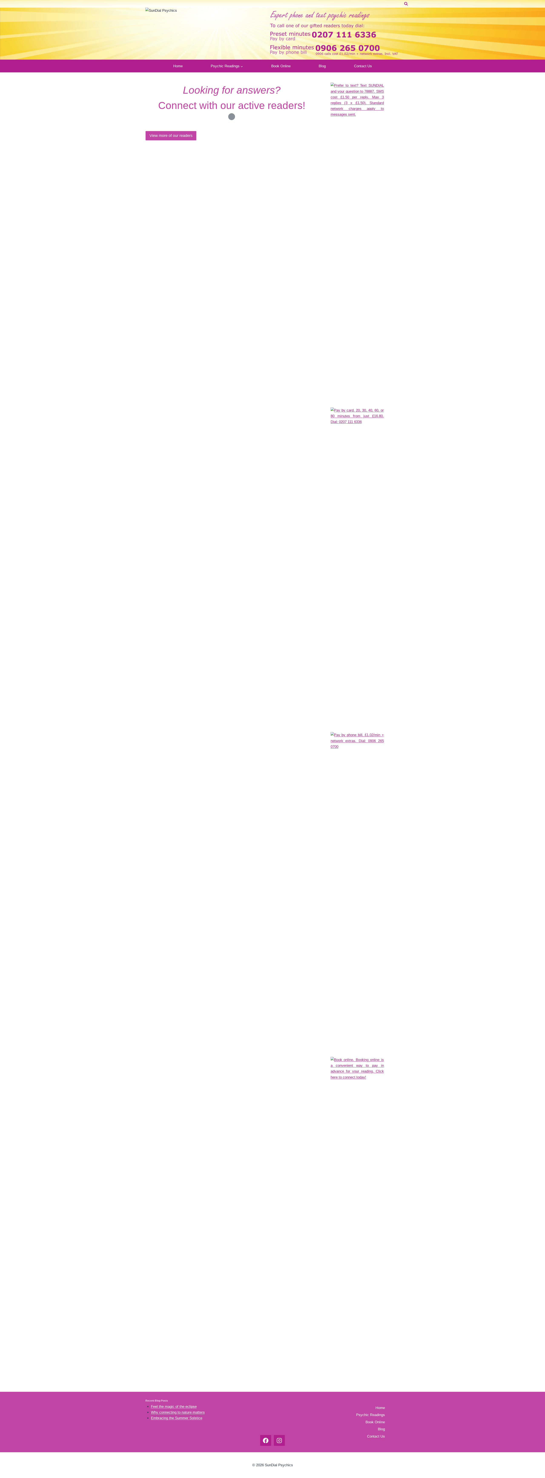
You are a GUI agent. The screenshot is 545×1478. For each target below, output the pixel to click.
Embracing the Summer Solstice (176, 1418)
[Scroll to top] (527, 1394)
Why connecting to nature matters (178, 1412)
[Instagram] (279, 1440)
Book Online (281, 66)
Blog (322, 66)
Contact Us (363, 66)
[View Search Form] (406, 4)
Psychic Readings (370, 1415)
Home (178, 66)
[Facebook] (265, 1440)
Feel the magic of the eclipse (174, 1407)
